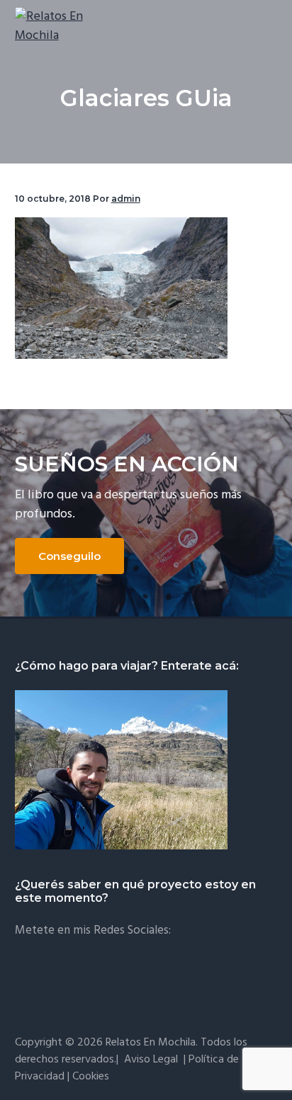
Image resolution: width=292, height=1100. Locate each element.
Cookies (90, 1076)
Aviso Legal (151, 1059)
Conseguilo (69, 556)
